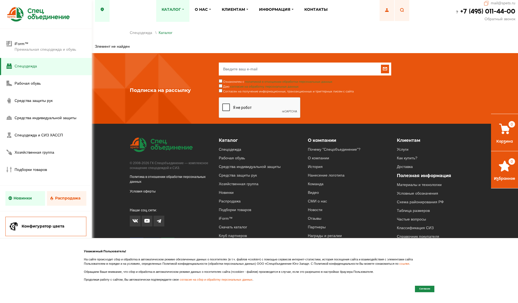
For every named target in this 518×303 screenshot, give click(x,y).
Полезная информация (424, 175)
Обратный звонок (500, 19)
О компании (322, 140)
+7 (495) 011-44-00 (487, 11)
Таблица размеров (413, 210)
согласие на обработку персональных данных (264, 86)
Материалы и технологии (419, 185)
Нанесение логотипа (326, 175)
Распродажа (67, 198)
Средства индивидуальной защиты (250, 166)
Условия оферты (143, 191)
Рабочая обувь (232, 158)
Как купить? (407, 158)
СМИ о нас (317, 201)
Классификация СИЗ (415, 228)
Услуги (402, 149)
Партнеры (317, 227)
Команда (315, 184)
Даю (261, 86)
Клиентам (408, 140)
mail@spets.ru (503, 3)
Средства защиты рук (238, 175)
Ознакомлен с (277, 82)
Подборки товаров (235, 210)
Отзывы (314, 218)
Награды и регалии (325, 235)
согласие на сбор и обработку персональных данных (216, 279)
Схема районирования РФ (420, 202)
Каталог (228, 140)
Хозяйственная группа (238, 184)
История (315, 166)
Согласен (424, 288)
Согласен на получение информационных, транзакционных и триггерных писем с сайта (288, 91)
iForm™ (226, 218)
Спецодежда (230, 149)
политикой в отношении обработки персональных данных (288, 82)
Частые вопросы (411, 219)
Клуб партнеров (233, 235)
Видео (313, 192)
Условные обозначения (417, 193)
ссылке (404, 263)
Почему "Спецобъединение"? (334, 149)
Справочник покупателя (418, 236)
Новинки (22, 198)
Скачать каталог (233, 227)
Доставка (405, 166)
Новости (315, 210)
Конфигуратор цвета (43, 226)
